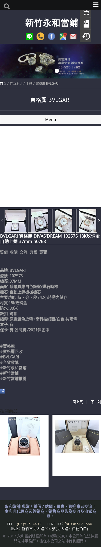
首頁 (3, 83)
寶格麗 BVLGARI (47, 83)
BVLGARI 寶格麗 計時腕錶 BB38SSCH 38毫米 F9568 (76, 464)
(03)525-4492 (29, 523)
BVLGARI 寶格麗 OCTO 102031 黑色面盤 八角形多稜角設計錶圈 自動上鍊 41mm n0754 (23, 470)
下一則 (96, 401)
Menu (50, 119)
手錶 (29, 83)
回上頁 (78, 401)
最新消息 (16, 83)
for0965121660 (78, 523)
